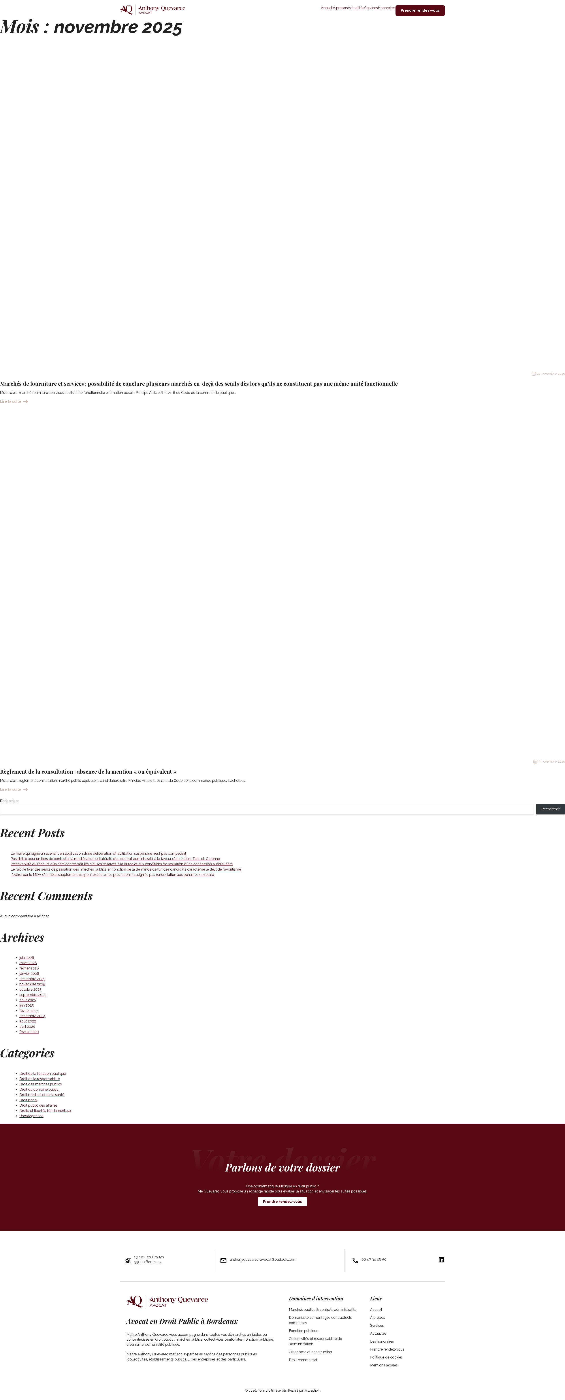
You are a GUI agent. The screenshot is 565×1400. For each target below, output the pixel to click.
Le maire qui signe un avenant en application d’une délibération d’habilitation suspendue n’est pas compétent (98, 853)
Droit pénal (28, 1100)
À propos (377, 1317)
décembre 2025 (32, 979)
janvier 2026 (29, 973)
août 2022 (27, 1021)
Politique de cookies (386, 1357)
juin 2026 (26, 958)
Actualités (378, 1333)
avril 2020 (27, 1026)
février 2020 (29, 1032)
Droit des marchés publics (40, 1084)
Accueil (376, 1309)
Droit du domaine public (38, 1089)
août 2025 (27, 1000)
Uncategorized (31, 1116)
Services (377, 1325)
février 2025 (29, 1011)
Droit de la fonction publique (42, 1073)
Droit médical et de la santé (41, 1095)
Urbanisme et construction (310, 1352)
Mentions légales (384, 1365)
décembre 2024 (32, 1016)
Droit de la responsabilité (39, 1079)
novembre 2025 (32, 984)
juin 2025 (26, 1005)
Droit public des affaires (38, 1105)
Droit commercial (303, 1360)
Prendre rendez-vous (282, 1202)
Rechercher (9, 801)
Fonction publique (303, 1331)
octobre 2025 (30, 989)
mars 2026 (28, 963)
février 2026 (29, 968)
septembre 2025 (32, 995)
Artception (312, 1390)
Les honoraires (382, 1341)
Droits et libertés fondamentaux (45, 1111)
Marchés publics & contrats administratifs (322, 1309)
